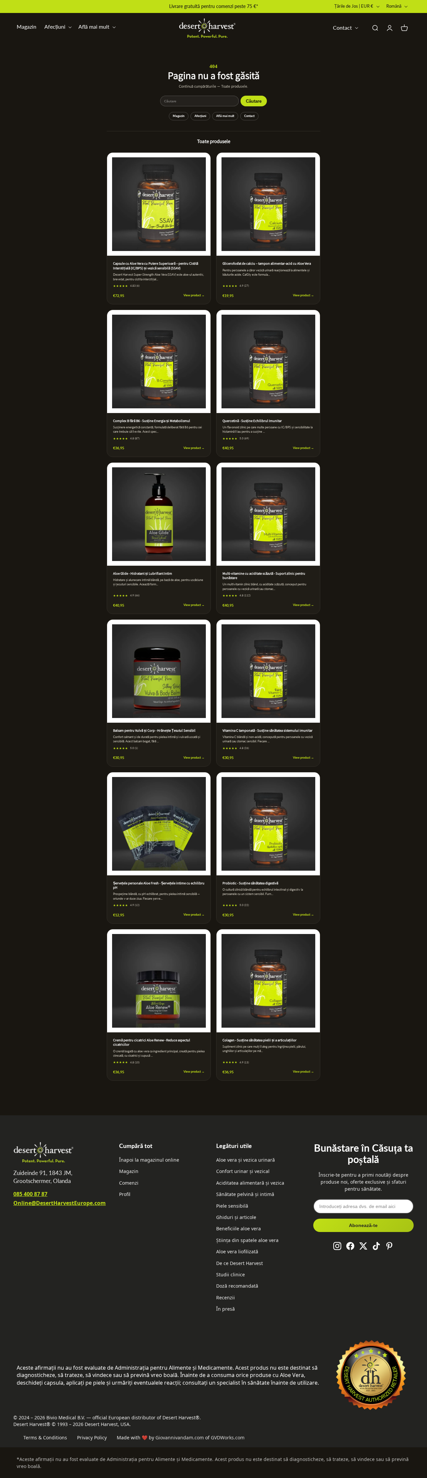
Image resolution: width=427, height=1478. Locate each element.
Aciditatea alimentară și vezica (250, 1183)
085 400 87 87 (30, 1194)
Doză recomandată (237, 1286)
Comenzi (128, 1183)
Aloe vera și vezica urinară (245, 1160)
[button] (57, 26)
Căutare (254, 101)
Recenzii (225, 1297)
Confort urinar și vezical (243, 1171)
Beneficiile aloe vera (238, 1228)
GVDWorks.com (228, 1437)
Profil (124, 1194)
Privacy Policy (92, 1437)
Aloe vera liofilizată (237, 1251)
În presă (225, 1309)
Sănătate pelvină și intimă (245, 1194)
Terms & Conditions (45, 1437)
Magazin (26, 26)
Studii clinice (230, 1274)
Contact (249, 116)
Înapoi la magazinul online (149, 1160)
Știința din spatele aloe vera (247, 1240)
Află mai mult (225, 116)
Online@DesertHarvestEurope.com (59, 1203)
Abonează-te (363, 1225)
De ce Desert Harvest (239, 1263)
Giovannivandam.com (179, 1437)
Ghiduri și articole (236, 1217)
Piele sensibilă (232, 1206)
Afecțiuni (200, 116)
